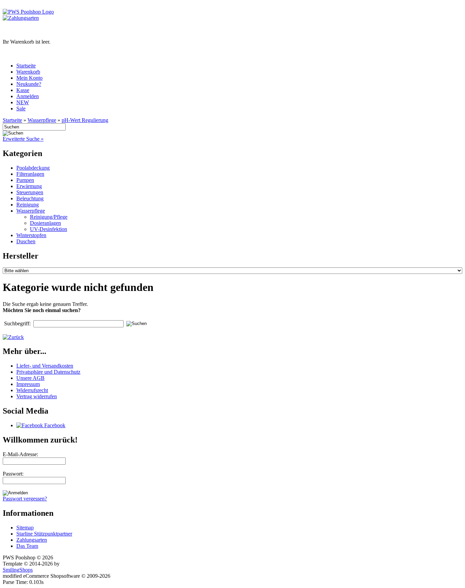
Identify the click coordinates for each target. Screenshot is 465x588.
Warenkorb (28, 72)
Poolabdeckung (33, 168)
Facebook (54, 425)
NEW (22, 102)
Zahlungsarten (31, 540)
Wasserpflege (42, 120)
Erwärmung (29, 186)
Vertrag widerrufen (36, 396)
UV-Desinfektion (48, 229)
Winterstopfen (31, 235)
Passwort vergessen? (25, 498)
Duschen (25, 241)
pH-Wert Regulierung (85, 120)
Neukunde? (28, 84)
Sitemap (25, 527)
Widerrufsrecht (32, 390)
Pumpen (25, 180)
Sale (21, 108)
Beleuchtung (30, 198)
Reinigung (27, 204)
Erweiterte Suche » (23, 139)
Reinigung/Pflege (48, 217)
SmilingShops (18, 570)
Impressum (28, 384)
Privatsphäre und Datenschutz (48, 372)
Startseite (26, 65)
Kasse (22, 90)
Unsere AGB (30, 378)
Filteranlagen (30, 174)
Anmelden (27, 96)
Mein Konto (29, 78)
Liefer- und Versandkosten (44, 366)
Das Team (27, 546)
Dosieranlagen (45, 223)
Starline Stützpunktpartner (44, 534)
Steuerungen (29, 192)
